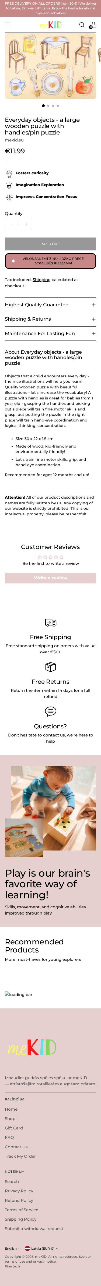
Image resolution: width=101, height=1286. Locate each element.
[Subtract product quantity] (10, 224)
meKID (41, 1257)
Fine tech (12, 1266)
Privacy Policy (19, 1190)
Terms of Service (21, 1209)
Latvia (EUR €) (42, 1248)
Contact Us (16, 1146)
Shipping (42, 279)
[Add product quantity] (26, 224)
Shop (10, 1118)
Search (12, 1181)
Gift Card (14, 1128)
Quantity (13, 213)
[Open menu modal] (7, 24)
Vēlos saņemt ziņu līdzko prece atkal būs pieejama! (53, 261)
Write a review (50, 577)
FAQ (9, 1137)
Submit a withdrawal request (34, 1228)
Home (11, 1109)
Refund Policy (19, 1200)
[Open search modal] (81, 24)
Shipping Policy (20, 1219)
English (11, 1248)
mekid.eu (14, 140)
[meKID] (51, 25)
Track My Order (20, 1156)
